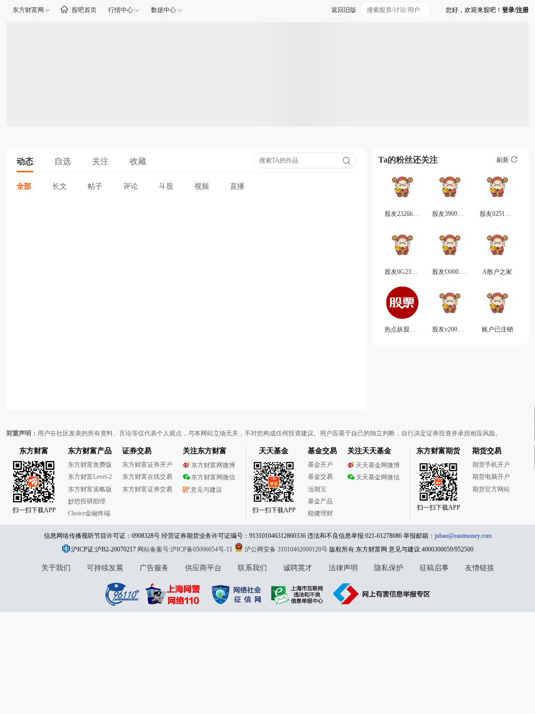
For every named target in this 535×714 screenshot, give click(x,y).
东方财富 (34, 451)
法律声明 (343, 568)
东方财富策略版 (90, 489)
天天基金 (273, 451)
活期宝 (317, 489)
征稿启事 (434, 568)
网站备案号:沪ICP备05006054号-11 (185, 549)
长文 (59, 186)
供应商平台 (203, 568)
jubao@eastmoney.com (463, 535)
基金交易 (320, 476)
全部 (24, 186)
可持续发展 (105, 568)
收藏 (138, 161)
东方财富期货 (438, 451)
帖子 (95, 186)
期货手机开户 (491, 464)
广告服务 (154, 568)
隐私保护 (388, 568)
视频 (201, 186)
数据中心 (163, 10)
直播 (237, 186)
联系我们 (252, 568)
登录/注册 (515, 10)
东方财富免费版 (90, 464)
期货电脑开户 (491, 476)
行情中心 (120, 10)
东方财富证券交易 (147, 489)
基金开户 (320, 464)
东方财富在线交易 (147, 476)
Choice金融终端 (89, 513)
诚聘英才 (297, 568)
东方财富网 (28, 10)
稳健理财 (320, 513)
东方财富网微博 (213, 465)
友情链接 (479, 568)
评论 (130, 186)
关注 (100, 161)
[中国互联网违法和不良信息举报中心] (382, 593)
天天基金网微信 (378, 477)
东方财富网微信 (213, 477)
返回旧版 (343, 10)
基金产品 (320, 501)
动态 (25, 161)
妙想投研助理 (87, 501)
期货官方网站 (491, 489)
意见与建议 (206, 489)
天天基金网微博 (378, 465)
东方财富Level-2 (90, 476)
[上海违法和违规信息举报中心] (299, 593)
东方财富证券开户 (147, 464)
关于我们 (56, 568)
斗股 (166, 186)
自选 (62, 161)
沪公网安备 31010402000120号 (286, 549)
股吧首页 (84, 10)
